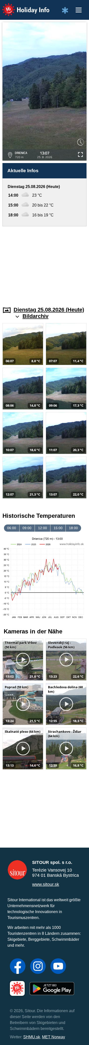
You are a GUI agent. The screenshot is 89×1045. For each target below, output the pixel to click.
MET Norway (53, 1037)
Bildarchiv (35, 316)
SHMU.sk (31, 1037)
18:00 (73, 528)
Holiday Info (21, 6)
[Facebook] (17, 966)
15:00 (58, 528)
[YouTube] (58, 966)
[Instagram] (38, 966)
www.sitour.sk (45, 884)
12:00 (42, 528)
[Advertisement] (44, 263)
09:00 (26, 528)
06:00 (11, 528)
